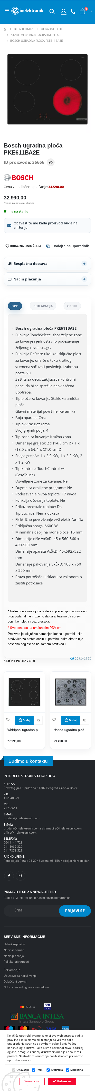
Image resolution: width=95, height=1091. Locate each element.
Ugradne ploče (52, 29)
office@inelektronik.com (20, 832)
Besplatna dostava (30, 263)
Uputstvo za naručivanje (20, 975)
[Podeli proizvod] (51, 162)
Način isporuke (14, 950)
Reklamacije (12, 970)
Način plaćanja (27, 279)
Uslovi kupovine (14, 944)
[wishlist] (8, 719)
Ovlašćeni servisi (15, 981)
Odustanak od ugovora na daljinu (26, 987)
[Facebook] (9, 876)
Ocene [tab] (72, 306)
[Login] (63, 11)
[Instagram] (20, 876)
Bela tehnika (24, 29)
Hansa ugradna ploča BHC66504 (71, 730)
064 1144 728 (13, 842)
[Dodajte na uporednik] (38, 720)
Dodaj (26, 720)
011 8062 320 (13, 846)
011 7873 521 (13, 850)
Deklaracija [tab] (43, 306)
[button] (52, 11)
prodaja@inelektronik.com (21, 818)
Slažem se (63, 1081)
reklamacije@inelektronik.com (61, 828)
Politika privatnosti (16, 961)
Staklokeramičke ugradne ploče (36, 35)
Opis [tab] (15, 306)
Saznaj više (31, 1081)
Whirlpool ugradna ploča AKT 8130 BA (24, 730)
